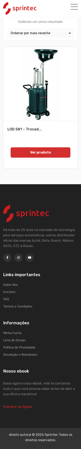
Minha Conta (12, 333)
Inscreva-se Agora (17, 407)
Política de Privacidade (19, 347)
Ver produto (40, 152)
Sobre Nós (10, 285)
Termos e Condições (17, 306)
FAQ (6, 299)
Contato (9, 292)
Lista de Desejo (14, 340)
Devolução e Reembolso (20, 354)
